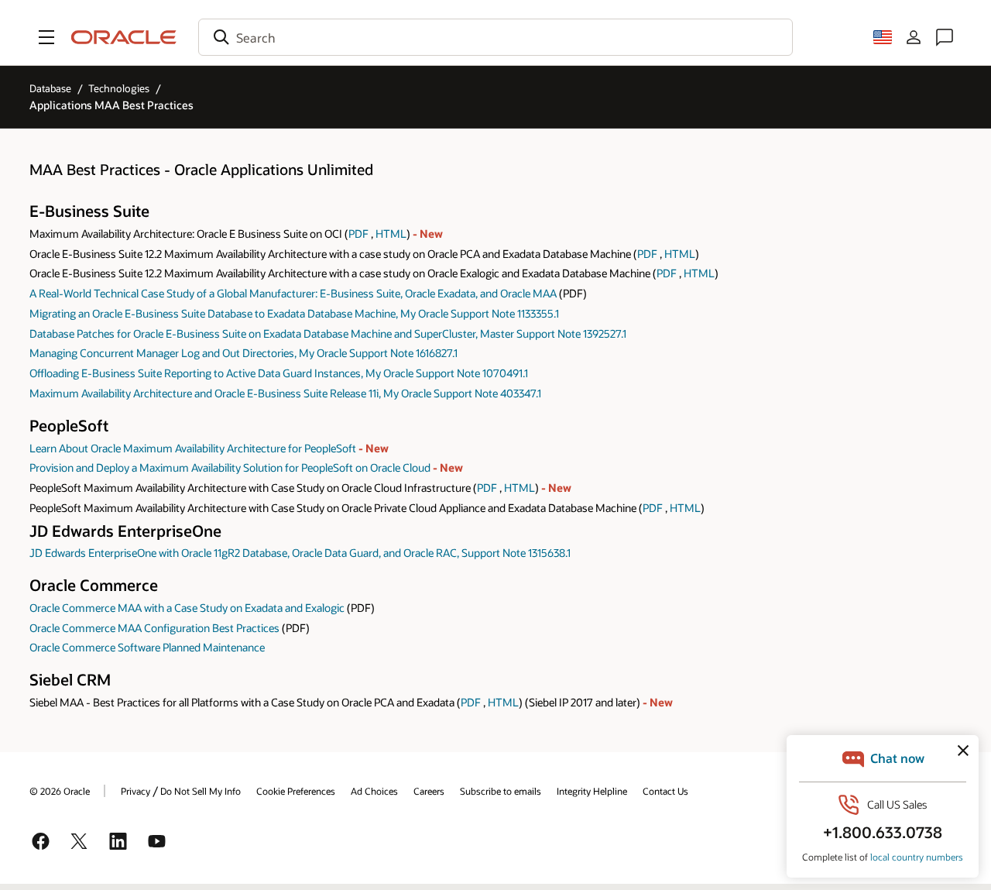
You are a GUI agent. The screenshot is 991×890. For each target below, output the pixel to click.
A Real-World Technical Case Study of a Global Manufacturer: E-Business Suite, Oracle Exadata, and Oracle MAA (293, 293)
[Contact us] (944, 37)
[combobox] (495, 37)
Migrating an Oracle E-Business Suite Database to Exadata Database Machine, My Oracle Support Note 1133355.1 (294, 313)
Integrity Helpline (592, 791)
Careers (428, 791)
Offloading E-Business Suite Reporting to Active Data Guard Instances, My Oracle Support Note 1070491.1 (278, 373)
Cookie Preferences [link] (295, 791)
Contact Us (665, 791)
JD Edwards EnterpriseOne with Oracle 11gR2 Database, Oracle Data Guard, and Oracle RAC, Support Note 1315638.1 (300, 552)
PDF (358, 233)
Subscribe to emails (500, 791)
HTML (390, 233)
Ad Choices (374, 791)
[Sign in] (913, 37)
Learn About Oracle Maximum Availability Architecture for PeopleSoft (193, 448)
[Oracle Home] (124, 37)
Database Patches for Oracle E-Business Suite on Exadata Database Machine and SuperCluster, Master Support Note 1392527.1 (327, 333)
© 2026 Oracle (59, 791)
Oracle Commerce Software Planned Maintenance (147, 647)
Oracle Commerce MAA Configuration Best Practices (154, 627)
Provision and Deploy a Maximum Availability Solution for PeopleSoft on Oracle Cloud (231, 467)
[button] (46, 37)
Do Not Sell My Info (200, 791)
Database (50, 88)
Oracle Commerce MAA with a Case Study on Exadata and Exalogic (187, 607)
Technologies (118, 88)
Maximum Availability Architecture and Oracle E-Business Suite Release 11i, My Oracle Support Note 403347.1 (285, 393)
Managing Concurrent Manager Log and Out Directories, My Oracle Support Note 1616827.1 (243, 352)
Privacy (135, 791)
